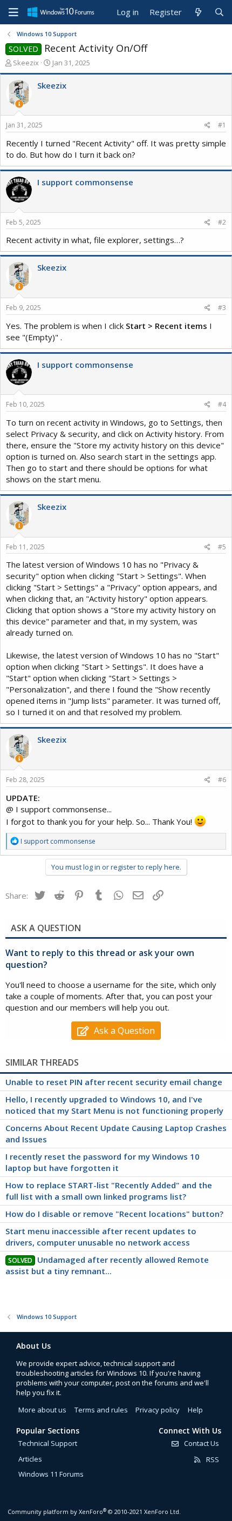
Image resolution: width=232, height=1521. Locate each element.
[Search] (219, 12)
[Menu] (13, 12)
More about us (42, 1410)
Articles (30, 1459)
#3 (222, 307)
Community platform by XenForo (94, 1511)
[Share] (207, 125)
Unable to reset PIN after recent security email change (113, 1081)
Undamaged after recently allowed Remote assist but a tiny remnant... (107, 1265)
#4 (222, 404)
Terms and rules (101, 1410)
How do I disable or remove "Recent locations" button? (114, 1213)
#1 (222, 125)
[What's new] (197, 12)
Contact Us (200, 1443)
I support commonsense (85, 182)
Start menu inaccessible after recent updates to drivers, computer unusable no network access (100, 1237)
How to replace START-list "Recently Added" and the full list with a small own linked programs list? (108, 1191)
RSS (211, 1459)
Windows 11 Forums (51, 1474)
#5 (222, 546)
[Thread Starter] (19, 104)
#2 (222, 222)
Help (195, 1410)
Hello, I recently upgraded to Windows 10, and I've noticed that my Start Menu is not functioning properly (114, 1105)
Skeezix (26, 63)
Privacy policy (157, 1410)
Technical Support (47, 1443)
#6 (222, 779)
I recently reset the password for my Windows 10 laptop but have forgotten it (102, 1162)
